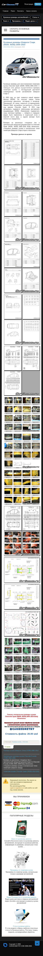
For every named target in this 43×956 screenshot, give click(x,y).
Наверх (37, 943)
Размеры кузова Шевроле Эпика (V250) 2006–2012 (21, 750)
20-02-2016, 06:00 (8, 47)
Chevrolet (25, 741)
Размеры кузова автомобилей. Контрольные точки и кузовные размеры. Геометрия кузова (10, 4)
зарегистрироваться (17, 788)
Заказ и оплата (31, 11)
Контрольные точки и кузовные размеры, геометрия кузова (5, 945)
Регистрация (29, 4)
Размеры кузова (17, 741)
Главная (5, 11)
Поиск (13, 11)
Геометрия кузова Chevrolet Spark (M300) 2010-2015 (21, 771)
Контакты (20, 11)
